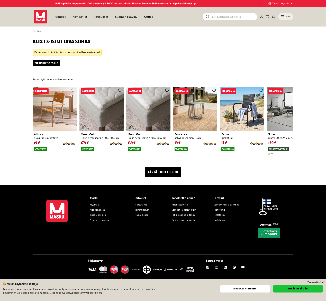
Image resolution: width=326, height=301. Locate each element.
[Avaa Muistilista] (268, 17)
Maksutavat (141, 204)
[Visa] (92, 269)
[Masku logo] (57, 209)
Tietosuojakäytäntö (315, 282)
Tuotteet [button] (60, 16)
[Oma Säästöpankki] (179, 269)
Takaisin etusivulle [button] (46, 63)
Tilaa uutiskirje (98, 214)
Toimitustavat (142, 209)
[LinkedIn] (225, 267)
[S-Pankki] (168, 269)
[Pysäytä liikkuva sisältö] (38, 3)
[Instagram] (216, 267)
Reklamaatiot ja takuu (183, 214)
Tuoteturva (219, 209)
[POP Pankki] (190, 269)
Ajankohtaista (97, 209)
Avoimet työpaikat (100, 219)
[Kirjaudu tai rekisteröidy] (261, 17)
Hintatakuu (219, 214)
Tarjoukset (101, 16)
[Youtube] (243, 267)
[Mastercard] (103, 269)
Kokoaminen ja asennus (226, 204)
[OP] (147, 269)
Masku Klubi (141, 214)
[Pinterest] (234, 267)
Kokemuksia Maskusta (183, 219)
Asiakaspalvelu (180, 204)
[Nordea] (157, 269)
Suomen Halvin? (126, 16)
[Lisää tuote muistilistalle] (73, 90)
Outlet (148, 16)
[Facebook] (207, 267)
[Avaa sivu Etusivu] (40, 17)
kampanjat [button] (80, 16)
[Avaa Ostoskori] (274, 17)
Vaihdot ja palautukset (184, 209)
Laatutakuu (219, 219)
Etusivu (37, 31)
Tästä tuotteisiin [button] (163, 172)
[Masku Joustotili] (136, 269)
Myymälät (95, 204)
